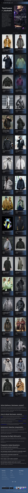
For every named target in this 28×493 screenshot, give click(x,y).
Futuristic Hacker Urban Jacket (19, 212)
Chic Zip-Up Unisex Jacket (6, 191)
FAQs (11, 472)
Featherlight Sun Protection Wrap (6, 110)
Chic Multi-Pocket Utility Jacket (7, 90)
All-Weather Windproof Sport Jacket (19, 393)
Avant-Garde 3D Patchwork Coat (6, 292)
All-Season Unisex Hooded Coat (6, 373)
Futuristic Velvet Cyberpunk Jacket (18, 90)
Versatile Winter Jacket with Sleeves (19, 353)
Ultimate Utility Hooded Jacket (19, 252)
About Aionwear (12, 477)
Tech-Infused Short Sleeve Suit (20, 70)
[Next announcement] (26, 1)
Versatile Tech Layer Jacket (19, 191)
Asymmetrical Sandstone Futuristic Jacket (7, 212)
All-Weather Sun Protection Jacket (18, 171)
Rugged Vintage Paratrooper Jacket (6, 353)
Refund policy (20, 490)
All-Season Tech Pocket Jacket (19, 373)
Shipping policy (19, 491)
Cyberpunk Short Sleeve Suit (19, 232)
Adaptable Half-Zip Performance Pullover (7, 70)
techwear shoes (24, 418)
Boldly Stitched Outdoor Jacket (20, 110)
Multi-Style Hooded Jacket (6, 151)
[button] (1, 3)
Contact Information (4, 477)
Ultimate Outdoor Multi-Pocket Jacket (7, 50)
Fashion (20, 472)
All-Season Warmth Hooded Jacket (6, 313)
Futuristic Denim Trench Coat (19, 333)
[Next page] (19, 399)
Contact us (11, 475)
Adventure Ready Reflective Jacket (6, 131)
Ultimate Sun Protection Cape (7, 252)
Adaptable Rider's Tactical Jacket (6, 272)
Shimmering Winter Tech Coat (7, 232)
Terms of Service (4, 475)
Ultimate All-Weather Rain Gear (19, 272)
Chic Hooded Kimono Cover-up (19, 151)
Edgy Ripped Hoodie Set (20, 49)
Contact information (24, 491)
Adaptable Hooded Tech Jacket (20, 292)
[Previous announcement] (1, 1)
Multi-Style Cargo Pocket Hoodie (7, 393)
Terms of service (15, 491)
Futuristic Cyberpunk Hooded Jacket (19, 313)
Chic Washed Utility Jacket (6, 333)
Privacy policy (4, 472)
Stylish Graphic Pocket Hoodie (19, 131)
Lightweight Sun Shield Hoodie (7, 171)
